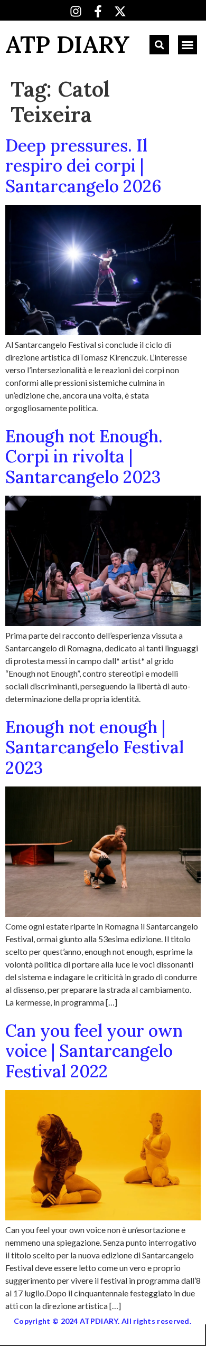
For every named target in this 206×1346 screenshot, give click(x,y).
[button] (159, 44)
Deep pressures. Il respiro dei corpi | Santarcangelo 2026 (83, 166)
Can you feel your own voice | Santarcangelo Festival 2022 (94, 1051)
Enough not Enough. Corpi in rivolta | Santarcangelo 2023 (84, 456)
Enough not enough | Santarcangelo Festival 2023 (94, 747)
